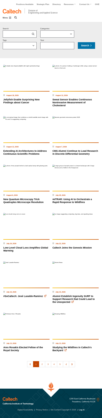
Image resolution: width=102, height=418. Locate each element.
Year (42, 40)
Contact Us (84, 4)
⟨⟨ (30, 364)
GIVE (97, 4)
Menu (5, 18)
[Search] (15, 17)
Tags (5, 40)
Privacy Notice (42, 410)
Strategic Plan (43, 4)
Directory (56, 4)
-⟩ (66, 364)
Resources (69, 4)
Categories (44, 28)
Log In (82, 410)
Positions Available (24, 4)
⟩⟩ (72, 364)
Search (6, 28)
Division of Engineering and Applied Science (43, 12)
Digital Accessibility (25, 410)
